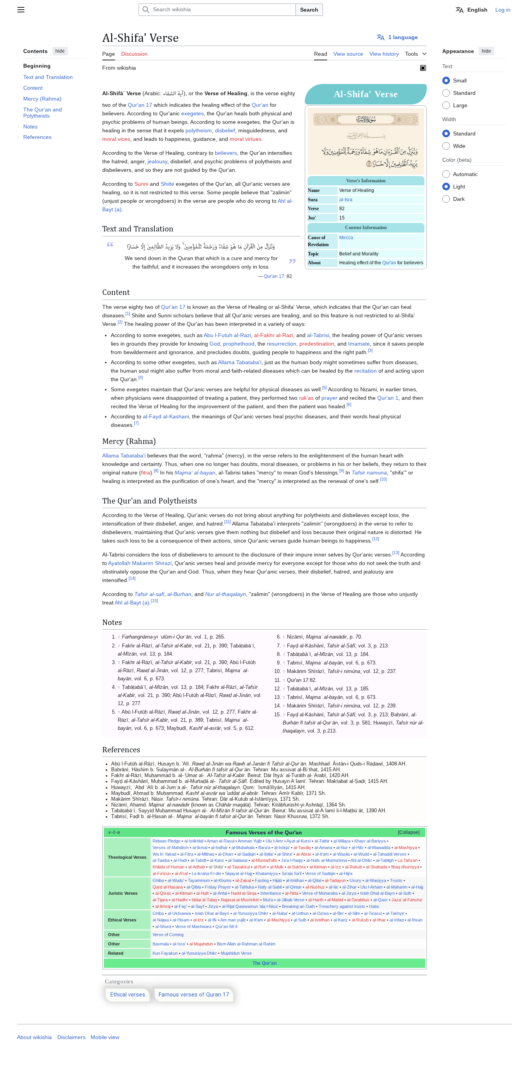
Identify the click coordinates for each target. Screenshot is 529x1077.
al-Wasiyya (375, 880)
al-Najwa (161, 920)
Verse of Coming (168, 934)
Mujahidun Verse (236, 953)
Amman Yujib (250, 841)
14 (132, 578)
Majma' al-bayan (195, 472)
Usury (355, 880)
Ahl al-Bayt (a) (132, 602)
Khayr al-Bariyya (370, 841)
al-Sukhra (296, 867)
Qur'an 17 (140, 105)
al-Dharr (226, 854)
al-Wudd (361, 854)
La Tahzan (407, 860)
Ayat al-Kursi (299, 841)
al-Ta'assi (373, 913)
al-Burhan (179, 594)
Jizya (213, 906)
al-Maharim (396, 887)
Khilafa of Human (168, 867)
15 (154, 601)
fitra (145, 472)
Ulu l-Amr (274, 841)
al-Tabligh (385, 860)
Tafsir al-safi (149, 594)
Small (460, 80)
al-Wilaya (341, 841)
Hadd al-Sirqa (243, 893)
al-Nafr (202, 893)
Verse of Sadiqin (320, 873)
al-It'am (322, 854)
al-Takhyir (395, 913)
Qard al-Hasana (168, 887)
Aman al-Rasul (220, 841)
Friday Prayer (218, 887)
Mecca (346, 237)
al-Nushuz (315, 887)
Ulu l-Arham (372, 887)
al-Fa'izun (162, 873)
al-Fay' (180, 906)
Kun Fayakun (165, 953)
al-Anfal (220, 893)
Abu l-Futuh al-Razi (227, 335)
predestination (316, 344)
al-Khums (223, 880)
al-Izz (336, 867)
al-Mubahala (243, 847)
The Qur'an (264, 963)
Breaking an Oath (298, 906)
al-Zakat (243, 880)
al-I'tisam (181, 920)
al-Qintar (293, 887)
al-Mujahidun (201, 944)
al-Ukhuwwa (179, 913)
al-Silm (354, 913)
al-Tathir (322, 841)
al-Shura (163, 926)
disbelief (225, 130)
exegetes (192, 113)
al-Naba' (280, 913)
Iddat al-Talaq (204, 899)
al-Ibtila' (266, 854)
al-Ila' (333, 887)
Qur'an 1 (387, 398)
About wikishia (34, 1037)
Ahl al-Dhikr (361, 860)
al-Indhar (219, 847)
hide (60, 51)
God (215, 344)
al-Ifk (212, 920)
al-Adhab (196, 867)
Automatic (465, 174)
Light (459, 186)
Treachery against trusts (342, 906)
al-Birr (338, 913)
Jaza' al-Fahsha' (407, 899)
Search (309, 10)
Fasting (262, 880)
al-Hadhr (180, 899)
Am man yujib (233, 920)
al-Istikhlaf (193, 841)
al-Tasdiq (302, 847)
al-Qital (314, 880)
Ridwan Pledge (166, 841)
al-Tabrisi (318, 335)
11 (227, 522)
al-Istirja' (282, 847)
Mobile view (105, 1037)
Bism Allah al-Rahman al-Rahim (246, 944)
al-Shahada (376, 867)
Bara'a (264, 847)
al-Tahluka (244, 887)
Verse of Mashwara (193, 926)
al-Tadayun (335, 880)
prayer (329, 398)
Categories (119, 981)
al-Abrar (303, 854)
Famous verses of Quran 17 (194, 995)
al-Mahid (335, 899)
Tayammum (199, 880)
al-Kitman (318, 867)
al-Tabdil (198, 860)
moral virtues (245, 139)
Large (460, 105)
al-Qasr (380, 899)
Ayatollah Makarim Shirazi (140, 563)
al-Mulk (276, 867)
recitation (365, 371)
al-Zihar (349, 887)
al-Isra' (179, 944)
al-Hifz (358, 847)
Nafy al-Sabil (270, 887)
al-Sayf (197, 906)
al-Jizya (349, 893)
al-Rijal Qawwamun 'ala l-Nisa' (250, 906)
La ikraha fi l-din (206, 873)
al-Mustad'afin (264, 860)
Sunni (141, 184)
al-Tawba (161, 860)
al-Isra (345, 199)
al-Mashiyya (405, 847)
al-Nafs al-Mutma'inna (326, 860)
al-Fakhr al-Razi (273, 335)
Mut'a (268, 899)
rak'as (306, 398)
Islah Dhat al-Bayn (377, 893)
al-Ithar (379, 920)
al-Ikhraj (162, 906)
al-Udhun (300, 913)
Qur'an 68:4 (226, 926)
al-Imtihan (295, 880)
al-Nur (342, 847)
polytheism (198, 130)
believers (226, 153)
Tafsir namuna (369, 472)
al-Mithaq (205, 854)
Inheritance (270, 893)
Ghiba (158, 880)
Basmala (161, 944)
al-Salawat (237, 860)
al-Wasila (341, 854)
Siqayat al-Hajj (238, 873)
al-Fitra (186, 854)
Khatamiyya (267, 873)
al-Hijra (345, 873)
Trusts (396, 880)
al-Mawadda (379, 847)
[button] (21, 9)
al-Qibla (194, 887)
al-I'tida (291, 893)
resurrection (281, 344)
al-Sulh (404, 893)
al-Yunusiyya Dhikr (250, 913)
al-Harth (315, 899)
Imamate (359, 344)
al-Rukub (353, 867)
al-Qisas (163, 893)
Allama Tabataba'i (239, 362)
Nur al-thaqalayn (225, 594)
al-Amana (323, 847)
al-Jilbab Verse (290, 899)
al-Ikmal (199, 847)
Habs (374, 906)
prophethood (238, 344)
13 (395, 553)
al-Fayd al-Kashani (166, 416)
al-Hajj (417, 887)
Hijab (277, 880)
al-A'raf (181, 873)
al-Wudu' (176, 880)
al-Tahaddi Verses (390, 854)
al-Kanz (217, 860)
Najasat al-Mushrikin (240, 899)
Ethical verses (127, 995)
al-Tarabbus (358, 899)
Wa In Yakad (164, 854)
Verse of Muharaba (320, 893)
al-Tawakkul (238, 867)
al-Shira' (284, 854)
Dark (459, 198)
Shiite (167, 184)
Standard (464, 92)
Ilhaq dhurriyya (405, 867)
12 (375, 539)
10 (383, 479)
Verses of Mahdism (171, 847)
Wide (459, 145)
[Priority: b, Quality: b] (423, 68)
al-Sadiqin (246, 854)
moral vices (116, 139)
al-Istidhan (320, 920)
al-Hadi (180, 860)
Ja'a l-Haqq (291, 860)
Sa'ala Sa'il (291, 873)
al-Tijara (160, 899)
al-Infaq (397, 920)
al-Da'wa (321, 913)
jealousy (157, 161)
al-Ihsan (415, 920)
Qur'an (389, 262)
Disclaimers (71, 1037)
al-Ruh (260, 867)
